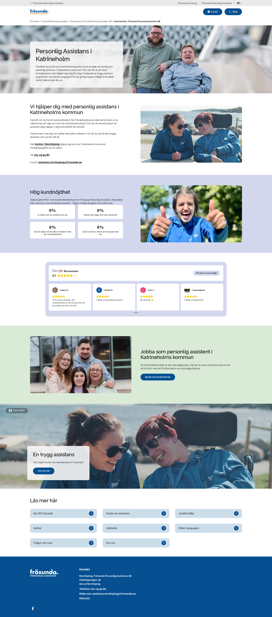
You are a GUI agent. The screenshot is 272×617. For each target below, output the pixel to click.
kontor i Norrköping (47, 144)
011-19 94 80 (41, 154)
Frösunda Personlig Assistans (54, 21)
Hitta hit (84, 598)
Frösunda (34, 21)
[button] (239, 3)
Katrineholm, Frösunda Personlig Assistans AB (137, 21)
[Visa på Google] (55, 290)
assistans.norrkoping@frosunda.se (60, 162)
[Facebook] (33, 608)
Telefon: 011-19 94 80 (92, 588)
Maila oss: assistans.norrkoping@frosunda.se (107, 593)
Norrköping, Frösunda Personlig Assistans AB (91, 21)
